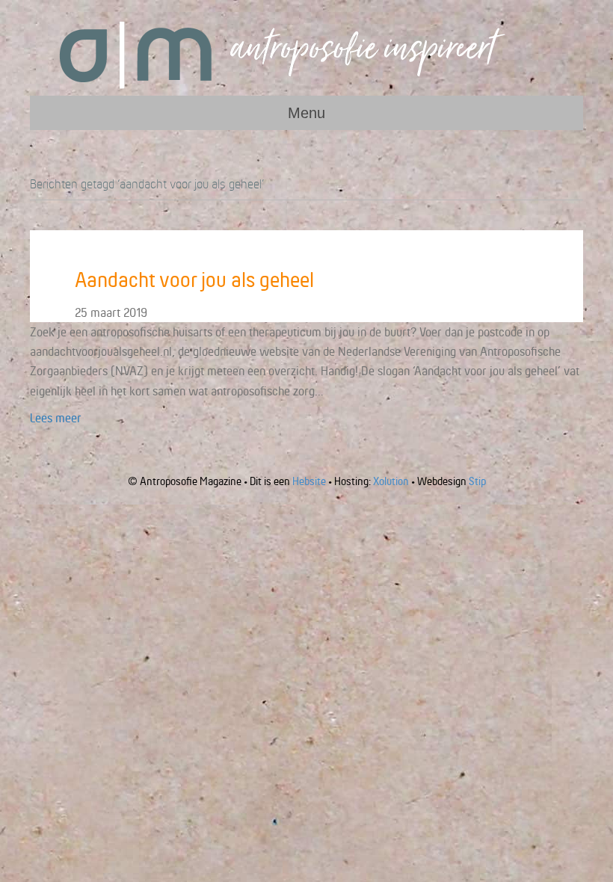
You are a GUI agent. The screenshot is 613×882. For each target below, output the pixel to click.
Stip (477, 481)
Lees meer (55, 417)
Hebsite (309, 481)
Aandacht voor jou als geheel (194, 279)
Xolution (391, 481)
